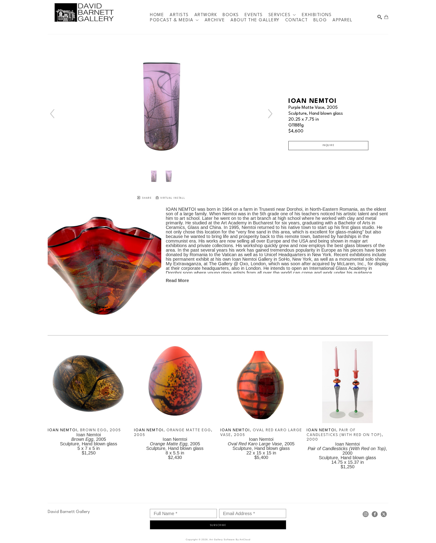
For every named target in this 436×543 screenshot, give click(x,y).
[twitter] (384, 514)
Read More (177, 280)
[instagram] (366, 514)
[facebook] (375, 514)
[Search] (379, 17)
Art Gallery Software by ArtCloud (229, 539)
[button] (282, 15)
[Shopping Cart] (386, 17)
